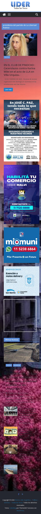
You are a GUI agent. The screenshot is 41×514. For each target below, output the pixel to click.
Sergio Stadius (22, 61)
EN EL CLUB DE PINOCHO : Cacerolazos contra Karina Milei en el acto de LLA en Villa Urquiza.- (19, 70)
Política (7, 57)
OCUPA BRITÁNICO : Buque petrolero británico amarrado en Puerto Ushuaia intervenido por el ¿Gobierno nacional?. (28, 471)
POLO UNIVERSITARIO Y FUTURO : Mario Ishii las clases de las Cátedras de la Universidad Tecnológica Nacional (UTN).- (28, 414)
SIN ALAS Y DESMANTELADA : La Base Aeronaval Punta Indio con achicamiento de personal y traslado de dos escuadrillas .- (21, 379)
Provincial (17, 365)
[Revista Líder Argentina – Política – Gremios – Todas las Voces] (4, 14)
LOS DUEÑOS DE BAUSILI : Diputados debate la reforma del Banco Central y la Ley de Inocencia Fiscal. (28, 433)
